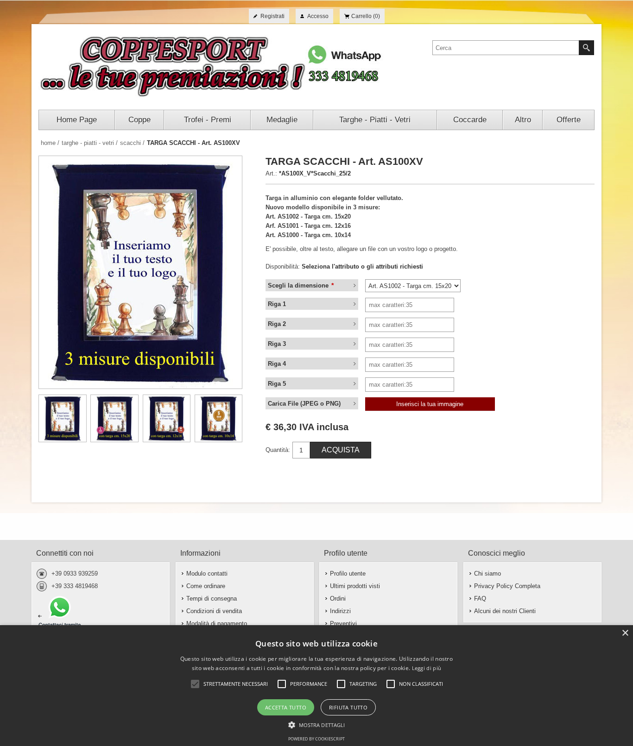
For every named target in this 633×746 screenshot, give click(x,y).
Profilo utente (348, 573)
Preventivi (343, 623)
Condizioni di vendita (214, 611)
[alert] (316, 685)
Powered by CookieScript (316, 739)
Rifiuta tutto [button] (348, 707)
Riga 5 (277, 383)
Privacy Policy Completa (507, 586)
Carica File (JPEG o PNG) (304, 403)
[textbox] (505, 47)
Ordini (338, 598)
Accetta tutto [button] (285, 707)
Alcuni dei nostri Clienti (505, 611)
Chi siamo (487, 573)
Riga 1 (277, 304)
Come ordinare (205, 586)
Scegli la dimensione (299, 285)
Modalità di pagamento (216, 623)
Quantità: (278, 449)
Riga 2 (277, 323)
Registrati (272, 16)
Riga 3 (277, 343)
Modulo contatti (207, 573)
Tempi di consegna (211, 598)
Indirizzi (340, 611)
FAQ (480, 598)
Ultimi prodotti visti (355, 586)
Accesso (318, 16)
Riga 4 (277, 363)
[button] (316, 724)
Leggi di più (427, 668)
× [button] (624, 633)
